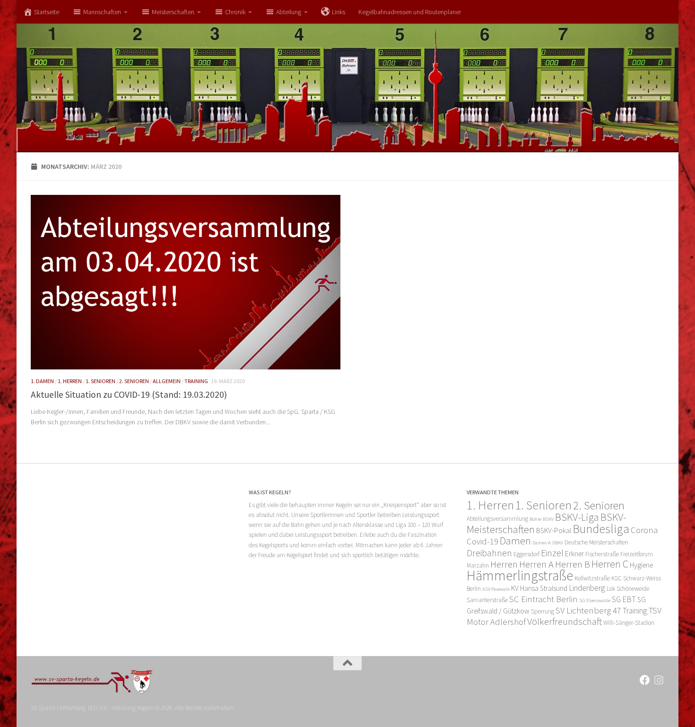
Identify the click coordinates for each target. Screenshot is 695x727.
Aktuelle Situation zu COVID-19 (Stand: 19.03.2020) (129, 394)
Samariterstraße (487, 600)
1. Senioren (100, 381)
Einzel (552, 553)
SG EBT (624, 599)
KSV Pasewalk (496, 589)
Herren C (609, 563)
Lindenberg (587, 588)
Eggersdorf (526, 554)
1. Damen (42, 381)
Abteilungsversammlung (497, 519)
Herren (504, 564)
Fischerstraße (602, 554)
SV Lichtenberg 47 (588, 610)
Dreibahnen (489, 553)
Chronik (235, 12)
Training (196, 381)
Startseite (46, 12)
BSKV (548, 519)
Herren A (536, 564)
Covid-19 (482, 541)
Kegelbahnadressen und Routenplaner (409, 12)
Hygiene (641, 565)
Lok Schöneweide (628, 589)
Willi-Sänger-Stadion (628, 623)
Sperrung (542, 611)
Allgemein (167, 381)
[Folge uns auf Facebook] (645, 680)
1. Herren (70, 381)
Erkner (574, 553)
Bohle (535, 519)
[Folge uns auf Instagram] (659, 680)
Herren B (572, 564)
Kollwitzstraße (592, 578)
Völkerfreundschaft (564, 621)
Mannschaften (102, 12)
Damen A (541, 543)
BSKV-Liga (577, 517)
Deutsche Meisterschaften (596, 542)
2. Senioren (134, 381)
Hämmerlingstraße (520, 575)
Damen (515, 540)
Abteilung (288, 12)
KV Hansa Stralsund (539, 588)
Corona (644, 530)
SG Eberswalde (594, 600)
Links (338, 12)
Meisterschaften (173, 12)
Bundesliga (601, 528)
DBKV (557, 543)
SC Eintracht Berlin (543, 599)
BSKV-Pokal (553, 530)
